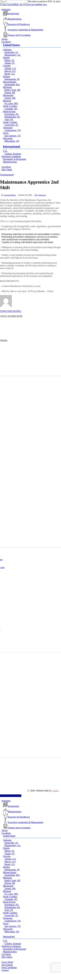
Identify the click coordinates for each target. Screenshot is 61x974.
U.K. (5, 941)
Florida (6, 848)
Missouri (7, 891)
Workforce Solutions (11, 946)
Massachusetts (9, 872)
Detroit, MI (9, 883)
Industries (6, 801)
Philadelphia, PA (12, 907)
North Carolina (10, 896)
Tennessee (8, 918)
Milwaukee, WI (11, 931)
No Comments (40, 195)
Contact (5, 970)
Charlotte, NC (11, 899)
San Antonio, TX (12, 926)
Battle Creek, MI (12, 880)
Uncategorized (7, 174)
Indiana (6, 867)
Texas (5, 923)
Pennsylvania (9, 902)
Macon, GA (10, 861)
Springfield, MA (12, 875)
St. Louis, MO (11, 894)
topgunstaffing (10, 195)
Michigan (7, 878)
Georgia (7, 856)
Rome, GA (9, 864)
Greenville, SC (11, 915)
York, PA (8, 910)
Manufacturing (10, 951)
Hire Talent (6, 957)
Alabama (7, 840)
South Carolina (10, 912)
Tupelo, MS (10, 888)
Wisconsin (8, 929)
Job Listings (7, 965)
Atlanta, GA (10, 859)
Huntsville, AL (11, 843)
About (4, 830)
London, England (12, 943)
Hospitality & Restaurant (14, 949)
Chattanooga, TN (12, 921)
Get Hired (6, 954)
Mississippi (8, 886)
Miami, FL (9, 851)
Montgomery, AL (12, 845)
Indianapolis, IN (12, 869)
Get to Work (7, 962)
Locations (6, 833)
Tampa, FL (9, 853)
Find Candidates (9, 967)
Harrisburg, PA (11, 904)
